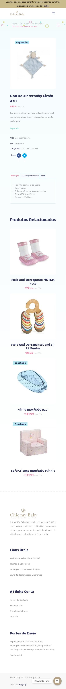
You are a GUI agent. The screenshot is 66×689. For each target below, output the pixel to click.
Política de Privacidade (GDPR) (25, 558)
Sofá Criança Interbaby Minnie (33, 470)
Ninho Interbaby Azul (32, 409)
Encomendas (16, 605)
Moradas (14, 616)
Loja (21, 24)
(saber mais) (16, 655)
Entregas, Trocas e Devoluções (25, 569)
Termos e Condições (20, 564)
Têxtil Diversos (36, 24)
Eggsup (22, 684)
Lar (27, 24)
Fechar (46, 6)
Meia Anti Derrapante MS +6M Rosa (33, 282)
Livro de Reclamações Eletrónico (26, 575)
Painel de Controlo (19, 600)
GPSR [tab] (43, 176)
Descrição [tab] (15, 176)
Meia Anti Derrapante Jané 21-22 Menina (33, 346)
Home (14, 24)
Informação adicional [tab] (30, 176)
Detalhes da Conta (19, 611)
